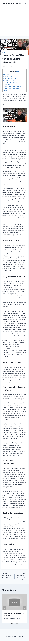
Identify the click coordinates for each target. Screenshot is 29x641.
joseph (5, 66)
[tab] (11, 623)
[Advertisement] (14, 21)
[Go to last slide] (4, 608)
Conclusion (6, 90)
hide (17, 71)
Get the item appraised (12, 88)
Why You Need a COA (9, 78)
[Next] (24, 608)
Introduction (6, 74)
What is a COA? (7, 76)
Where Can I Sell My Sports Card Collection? (22, 577)
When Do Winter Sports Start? (7, 576)
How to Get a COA (8, 80)
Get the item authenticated (13, 86)
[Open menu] (25, 3)
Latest (4, 52)
